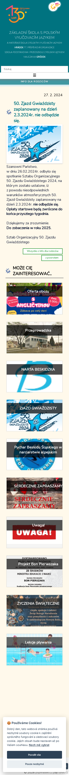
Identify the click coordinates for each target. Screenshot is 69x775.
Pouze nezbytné (34, 763)
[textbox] (34, 69)
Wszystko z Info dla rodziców (43, 251)
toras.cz (63, 772)
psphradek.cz (44, 772)
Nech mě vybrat (39, 744)
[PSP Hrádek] (17, 14)
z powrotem (52, 257)
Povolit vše (34, 754)
